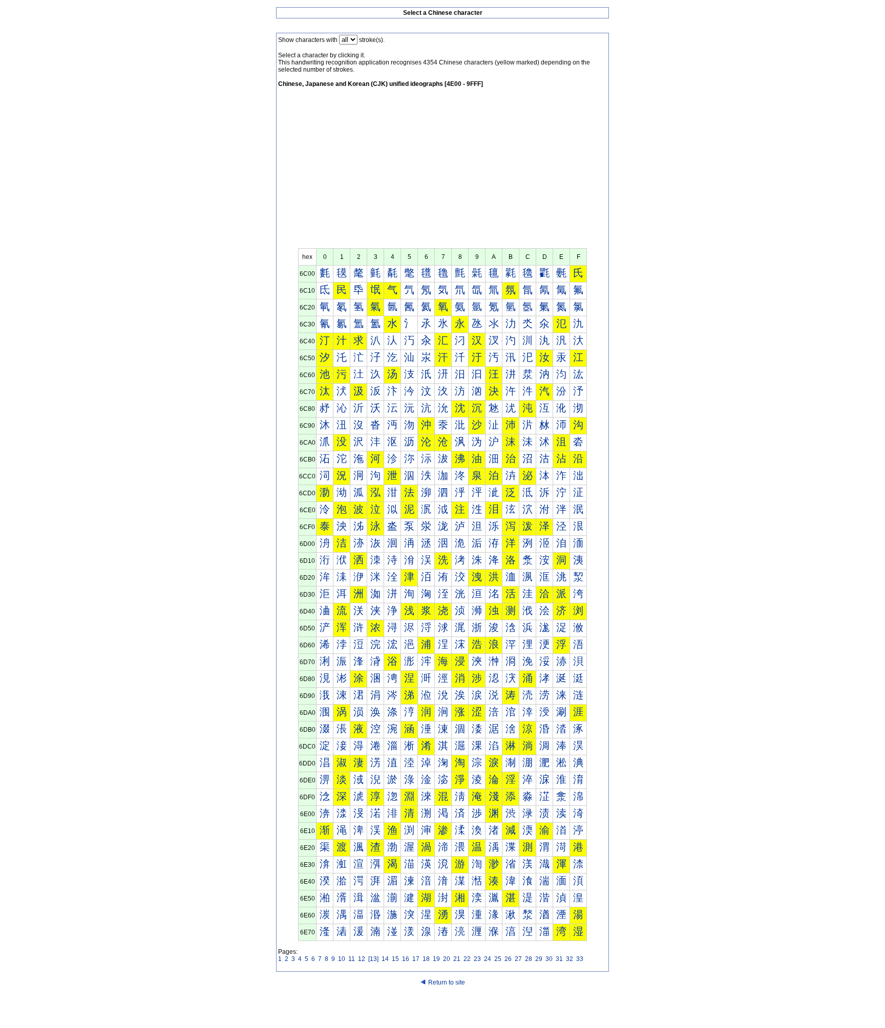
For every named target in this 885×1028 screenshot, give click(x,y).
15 (395, 959)
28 (528, 959)
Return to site (446, 982)
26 (508, 959)
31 (559, 959)
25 (497, 959)
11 (351, 959)
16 (405, 959)
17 (415, 959)
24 (487, 959)
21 (456, 959)
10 (341, 959)
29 (538, 959)
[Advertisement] (442, 171)
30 (549, 959)
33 (579, 959)
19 (436, 959)
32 (569, 959)
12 (361, 959)
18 (426, 959)
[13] (373, 959)
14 (385, 959)
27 (518, 959)
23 (477, 959)
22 (467, 959)
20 (446, 959)
